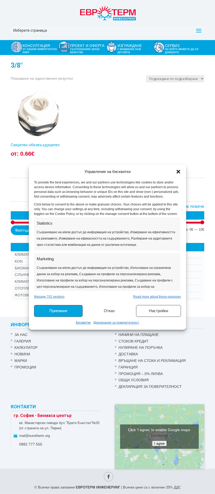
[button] (178, 171)
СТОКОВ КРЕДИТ (134, 341)
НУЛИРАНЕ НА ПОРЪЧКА (141, 347)
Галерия (22, 341)
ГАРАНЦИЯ (128, 367)
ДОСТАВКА (128, 354)
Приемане (58, 310)
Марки (20, 361)
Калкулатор (25, 347)
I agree (159, 443)
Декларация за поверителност (116, 322)
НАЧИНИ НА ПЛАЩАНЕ (139, 335)
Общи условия (134, 380)
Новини (22, 354)
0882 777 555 (30, 444)
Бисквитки (83, 322)
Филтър (22, 230)
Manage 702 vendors (49, 296)
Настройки (158, 310)
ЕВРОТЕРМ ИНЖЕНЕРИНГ (98, 487)
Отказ (109, 310)
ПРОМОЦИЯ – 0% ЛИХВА (141, 374)
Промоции (25, 367)
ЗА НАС (21, 335)
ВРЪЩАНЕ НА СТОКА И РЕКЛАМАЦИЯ (152, 361)
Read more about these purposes (157, 296)
